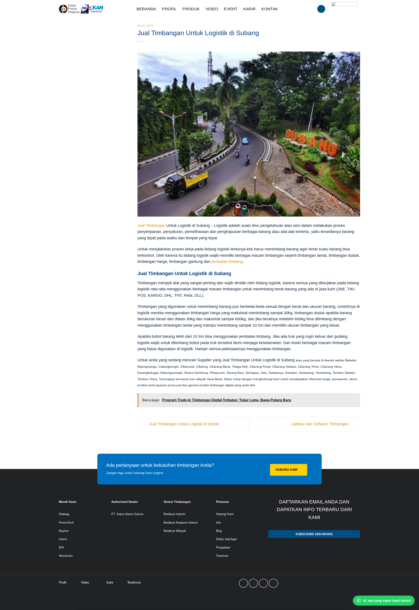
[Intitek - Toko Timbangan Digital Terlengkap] (93, 9)
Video (212, 9)
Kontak (269, 9)
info (150, 25)
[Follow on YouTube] (273, 583)
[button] (321, 9)
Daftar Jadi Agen (226, 539)
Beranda (146, 9)
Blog (141, 25)
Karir (249, 9)
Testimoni (222, 555)
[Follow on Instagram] (253, 583)
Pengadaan (223, 547)
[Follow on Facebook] (243, 583)
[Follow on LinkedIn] (263, 583)
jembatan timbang (227, 261)
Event (230, 9)
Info (218, 522)
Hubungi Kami (225, 514)
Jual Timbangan (151, 225)
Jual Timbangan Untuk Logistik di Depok (183, 424)
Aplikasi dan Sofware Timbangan (320, 424)
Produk (191, 9)
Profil (169, 9)
